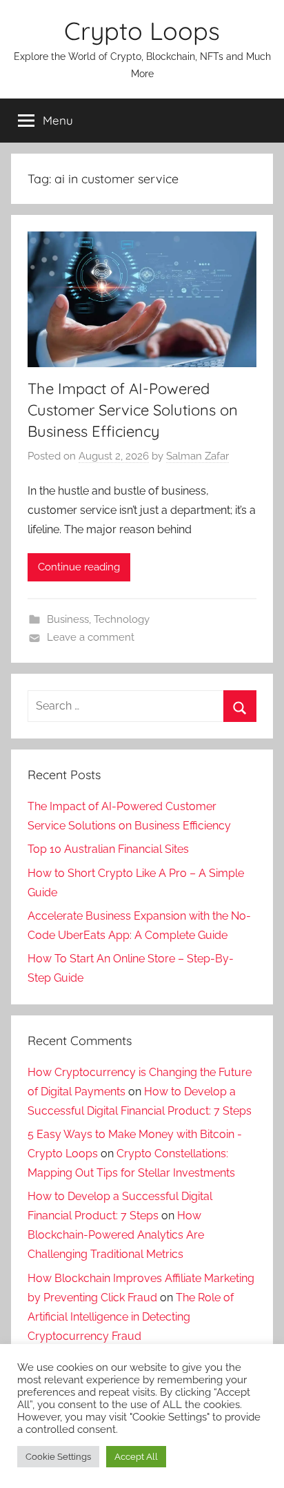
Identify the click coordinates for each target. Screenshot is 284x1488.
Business (68, 619)
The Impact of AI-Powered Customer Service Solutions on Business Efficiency (133, 410)
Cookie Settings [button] (58, 1456)
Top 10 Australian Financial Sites (108, 849)
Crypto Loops (142, 30)
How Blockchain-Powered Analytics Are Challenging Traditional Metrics (116, 1235)
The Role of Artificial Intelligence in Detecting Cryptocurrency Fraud (131, 1317)
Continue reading (79, 567)
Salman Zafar (197, 456)
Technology (122, 619)
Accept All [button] (136, 1456)
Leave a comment (90, 637)
